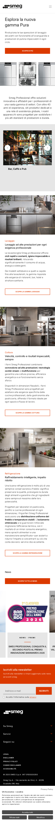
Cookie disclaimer (12, 765)
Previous (7, 148)
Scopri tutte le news (27, 581)
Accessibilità (9, 769)
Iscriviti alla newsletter (17, 669)
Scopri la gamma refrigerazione (27, 553)
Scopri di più (27, 51)
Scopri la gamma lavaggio (27, 292)
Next (47, 148)
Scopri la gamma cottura (28, 413)
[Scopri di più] (27, 175)
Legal (6, 754)
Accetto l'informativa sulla (21, 697)
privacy (33, 697)
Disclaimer (8, 758)
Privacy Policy (47, 789)
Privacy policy (10, 761)
